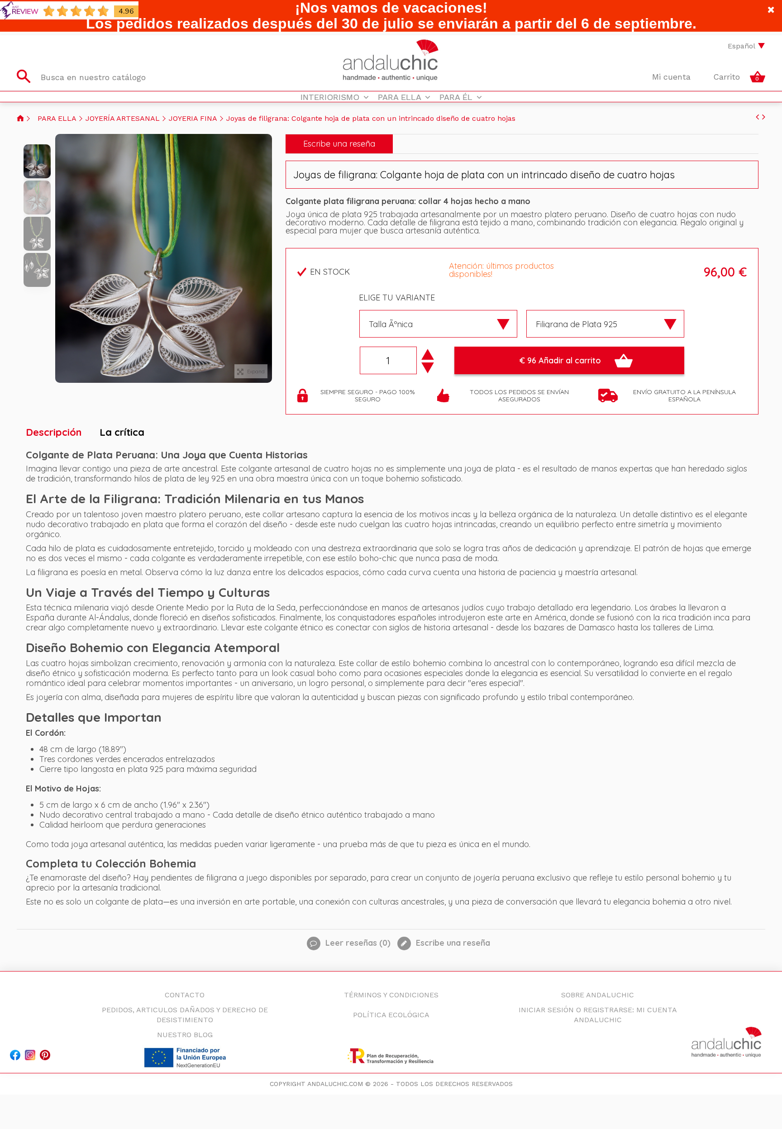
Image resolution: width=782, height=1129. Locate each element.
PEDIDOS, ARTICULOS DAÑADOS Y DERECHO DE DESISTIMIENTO (185, 1014)
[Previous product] (757, 117)
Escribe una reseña (339, 143)
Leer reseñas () (357, 943)
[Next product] (763, 117)
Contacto (698, 46)
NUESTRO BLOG (185, 1034)
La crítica (122, 432)
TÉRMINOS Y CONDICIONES (391, 995)
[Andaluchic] (391, 60)
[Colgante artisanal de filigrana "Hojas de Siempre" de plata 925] (37, 161)
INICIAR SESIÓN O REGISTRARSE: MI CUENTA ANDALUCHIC (598, 1014)
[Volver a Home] (20, 118)
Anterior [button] (60, 258)
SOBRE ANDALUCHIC (597, 995)
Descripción (53, 432)
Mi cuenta (670, 76)
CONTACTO (185, 995)
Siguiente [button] (267, 258)
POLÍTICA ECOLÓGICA (391, 1014)
